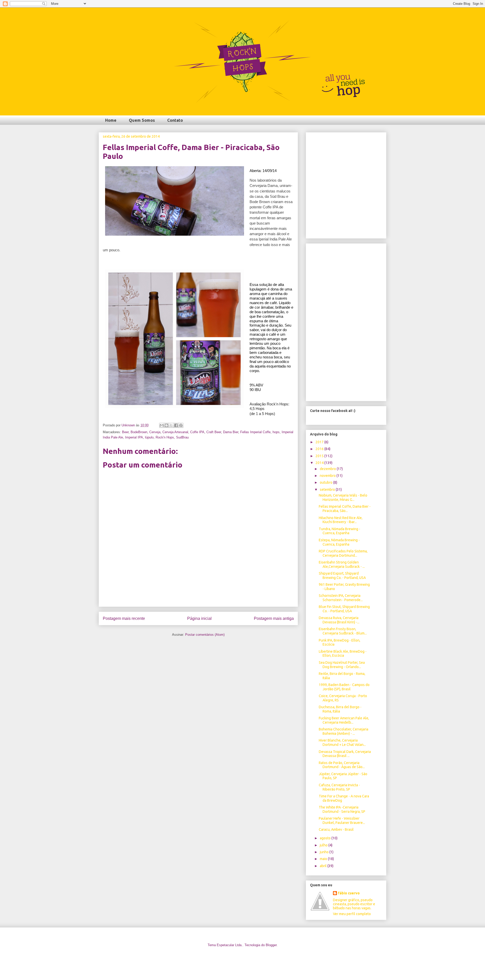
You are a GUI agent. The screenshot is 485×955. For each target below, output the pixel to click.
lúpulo (149, 437)
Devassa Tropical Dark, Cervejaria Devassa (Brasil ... (345, 754)
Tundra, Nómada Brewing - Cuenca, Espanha (339, 531)
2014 (320, 463)
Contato (175, 120)
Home (110, 120)
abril (323, 866)
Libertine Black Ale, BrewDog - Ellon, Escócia (343, 653)
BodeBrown (139, 432)
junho (324, 852)
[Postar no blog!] (166, 425)
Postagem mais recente (124, 618)
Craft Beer (213, 432)
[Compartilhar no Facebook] (176, 425)
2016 (320, 449)
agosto (325, 838)
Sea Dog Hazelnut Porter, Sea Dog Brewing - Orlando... (342, 664)
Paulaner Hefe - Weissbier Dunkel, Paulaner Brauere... (342, 820)
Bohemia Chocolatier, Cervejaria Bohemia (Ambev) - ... (343, 731)
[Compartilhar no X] (171, 425)
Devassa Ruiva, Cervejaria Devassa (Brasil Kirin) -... (339, 620)
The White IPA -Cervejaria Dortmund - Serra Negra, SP (342, 809)
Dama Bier (230, 432)
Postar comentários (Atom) (205, 634)
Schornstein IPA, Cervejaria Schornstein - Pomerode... (341, 598)
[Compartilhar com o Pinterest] (180, 425)
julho (324, 845)
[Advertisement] (198, 595)
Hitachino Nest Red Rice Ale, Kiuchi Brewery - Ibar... (340, 520)
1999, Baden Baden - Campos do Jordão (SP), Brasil (344, 687)
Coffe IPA (197, 432)
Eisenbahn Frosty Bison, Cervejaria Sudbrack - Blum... (343, 631)
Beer (125, 432)
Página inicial (199, 618)
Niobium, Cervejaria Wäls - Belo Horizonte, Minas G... (343, 497)
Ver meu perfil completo (352, 914)
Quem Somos (142, 120)
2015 (320, 456)
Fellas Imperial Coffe (255, 432)
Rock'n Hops (165, 437)
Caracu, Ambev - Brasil (336, 829)
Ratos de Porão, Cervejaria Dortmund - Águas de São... (342, 765)
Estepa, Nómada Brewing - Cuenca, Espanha (339, 542)
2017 (320, 442)
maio (324, 859)
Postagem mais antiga (274, 618)
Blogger (271, 945)
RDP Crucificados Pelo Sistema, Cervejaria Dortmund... (343, 553)
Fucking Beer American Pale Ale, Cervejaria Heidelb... (344, 720)
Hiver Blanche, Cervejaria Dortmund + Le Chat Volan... (342, 742)
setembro (328, 489)
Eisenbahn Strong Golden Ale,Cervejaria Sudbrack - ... (342, 564)
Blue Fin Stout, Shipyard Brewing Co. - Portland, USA (344, 609)
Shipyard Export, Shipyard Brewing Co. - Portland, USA (342, 575)
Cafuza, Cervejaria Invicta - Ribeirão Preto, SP (339, 787)
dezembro (328, 469)
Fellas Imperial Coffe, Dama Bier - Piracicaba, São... (345, 508)
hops (276, 432)
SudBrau (182, 437)
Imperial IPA (134, 437)
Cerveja (154, 432)
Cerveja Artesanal (175, 432)
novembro (328, 476)
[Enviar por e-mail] (161, 425)
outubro (326, 482)
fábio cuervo (349, 893)
